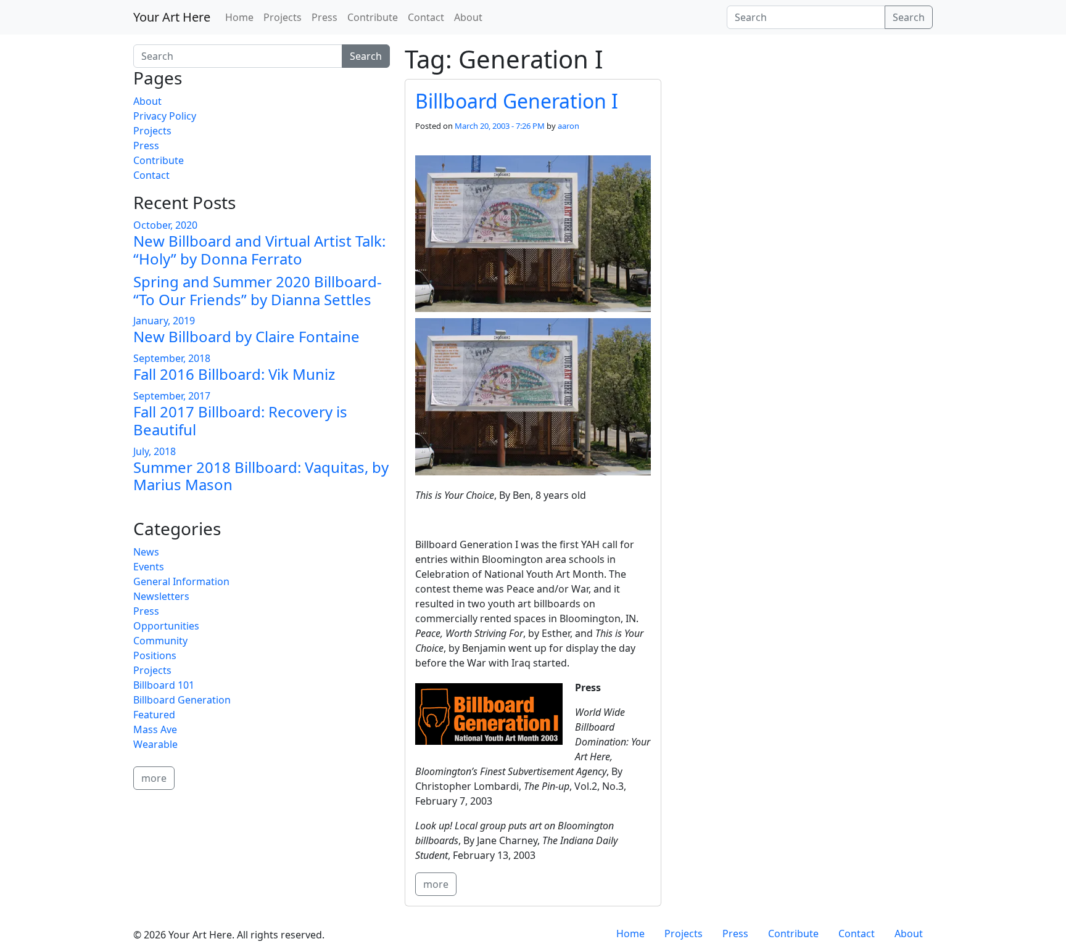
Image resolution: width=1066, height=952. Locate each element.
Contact (426, 17)
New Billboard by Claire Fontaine (246, 336)
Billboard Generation (182, 700)
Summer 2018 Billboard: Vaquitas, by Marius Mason (261, 476)
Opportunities (166, 626)
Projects (282, 17)
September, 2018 (171, 358)
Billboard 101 (163, 685)
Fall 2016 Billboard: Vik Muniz (234, 374)
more (435, 884)
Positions (154, 655)
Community (160, 640)
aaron (568, 125)
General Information (181, 581)
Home (239, 17)
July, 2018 (154, 451)
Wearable (155, 744)
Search (909, 17)
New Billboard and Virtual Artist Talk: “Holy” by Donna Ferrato (259, 250)
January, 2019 (164, 320)
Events (148, 566)
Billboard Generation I (516, 101)
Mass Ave (155, 729)
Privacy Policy (164, 116)
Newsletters (161, 596)
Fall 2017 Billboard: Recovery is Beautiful (240, 420)
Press (324, 17)
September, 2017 (171, 396)
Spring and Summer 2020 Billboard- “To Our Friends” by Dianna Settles (257, 290)
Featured (154, 714)
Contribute (372, 17)
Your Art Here (171, 17)
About (468, 17)
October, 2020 (165, 225)
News (146, 552)
